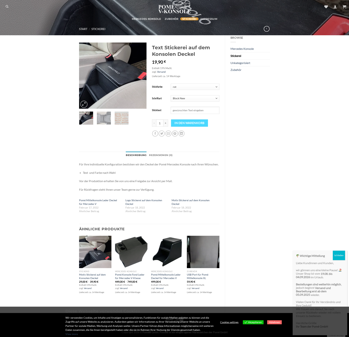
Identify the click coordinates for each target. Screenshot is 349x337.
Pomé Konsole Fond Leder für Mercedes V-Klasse (130, 276)
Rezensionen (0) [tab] (161, 155)
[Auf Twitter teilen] (162, 134)
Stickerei (189, 18)
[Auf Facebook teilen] (155, 134)
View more (71, 334)
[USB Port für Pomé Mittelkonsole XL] (203, 252)
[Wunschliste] (326, 7)
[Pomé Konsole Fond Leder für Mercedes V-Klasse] (131, 252)
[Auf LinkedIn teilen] (181, 134)
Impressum (208, 18)
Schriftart (157, 98)
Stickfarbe (157, 86)
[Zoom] (83, 104)
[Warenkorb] (344, 7)
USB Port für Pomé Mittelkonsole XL (197, 276)
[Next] (140, 75)
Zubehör (171, 18)
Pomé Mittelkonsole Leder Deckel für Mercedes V (166, 276)
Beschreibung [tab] (136, 155)
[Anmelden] (335, 7)
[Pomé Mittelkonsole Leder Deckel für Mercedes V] (167, 252)
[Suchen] (7, 6)
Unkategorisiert (240, 63)
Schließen (339, 255)
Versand (161, 71)
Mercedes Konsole (146, 18)
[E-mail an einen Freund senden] (168, 134)
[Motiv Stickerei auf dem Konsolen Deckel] (95, 252)
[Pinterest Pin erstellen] (175, 134)
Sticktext (156, 110)
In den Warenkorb (189, 123)
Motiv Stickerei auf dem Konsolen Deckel (92, 276)
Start (83, 29)
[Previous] (85, 75)
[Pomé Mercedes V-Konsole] (174, 6)
